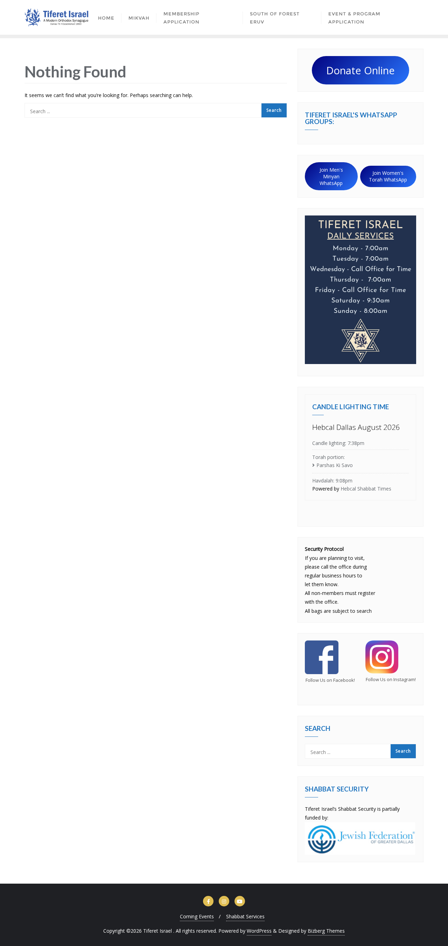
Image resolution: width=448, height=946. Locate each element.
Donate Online (360, 70)
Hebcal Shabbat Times (366, 488)
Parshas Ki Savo (334, 465)
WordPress (259, 930)
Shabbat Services (245, 916)
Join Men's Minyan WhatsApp (331, 176)
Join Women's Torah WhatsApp (388, 176)
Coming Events (197, 916)
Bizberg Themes (326, 930)
